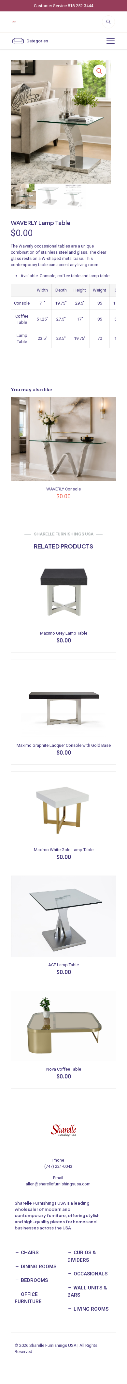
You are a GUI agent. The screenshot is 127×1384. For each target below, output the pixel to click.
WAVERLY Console (63, 489)
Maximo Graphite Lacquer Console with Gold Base (64, 745)
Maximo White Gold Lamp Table (63, 849)
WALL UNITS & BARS (87, 1291)
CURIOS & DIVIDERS (81, 1256)
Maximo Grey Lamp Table (63, 633)
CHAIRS (29, 1253)
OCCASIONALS (89, 1274)
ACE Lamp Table (63, 964)
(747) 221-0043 (58, 1166)
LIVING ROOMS (90, 1309)
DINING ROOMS (38, 1267)
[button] (99, 71)
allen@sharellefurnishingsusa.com (58, 1183)
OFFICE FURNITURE (28, 1298)
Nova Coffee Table (63, 1069)
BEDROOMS (34, 1280)
